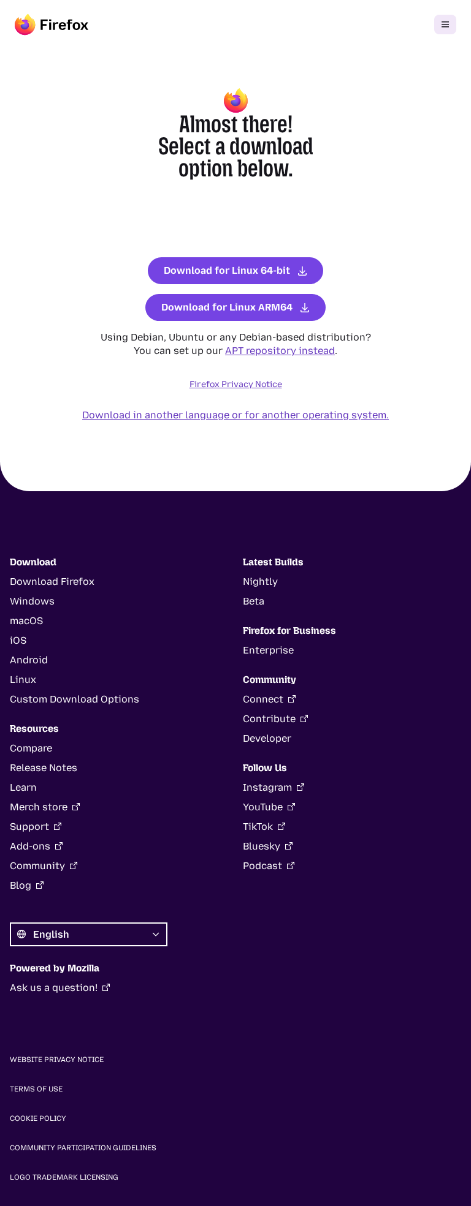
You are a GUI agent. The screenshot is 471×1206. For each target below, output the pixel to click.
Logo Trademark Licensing (64, 1177)
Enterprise (268, 650)
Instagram (267, 787)
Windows (32, 601)
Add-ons (30, 846)
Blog (20, 885)
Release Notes (43, 768)
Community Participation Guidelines (83, 1148)
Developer (267, 738)
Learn (23, 787)
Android (29, 660)
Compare (31, 748)
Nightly (260, 581)
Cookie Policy (38, 1118)
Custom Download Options (74, 699)
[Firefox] (51, 24)
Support (29, 826)
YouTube (263, 807)
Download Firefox (52, 581)
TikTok (258, 826)
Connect (263, 699)
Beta (253, 601)
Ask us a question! (54, 987)
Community (37, 866)
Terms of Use (36, 1089)
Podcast (262, 866)
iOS (18, 640)
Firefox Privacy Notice (236, 384)
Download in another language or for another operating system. (235, 415)
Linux (23, 679)
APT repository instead (280, 350)
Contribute (269, 719)
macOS (26, 621)
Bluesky (261, 846)
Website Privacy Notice (57, 1059)
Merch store (38, 807)
